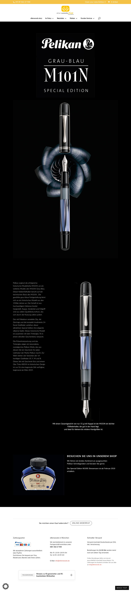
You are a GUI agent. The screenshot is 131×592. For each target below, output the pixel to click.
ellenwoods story (36, 18)
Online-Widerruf (81, 523)
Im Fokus (48, 18)
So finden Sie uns (75, 477)
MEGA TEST (122, 588)
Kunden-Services (86, 18)
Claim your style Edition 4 (95, 2)
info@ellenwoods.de (62, 561)
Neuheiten (60, 18)
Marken (72, 18)
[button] (5, 586)
